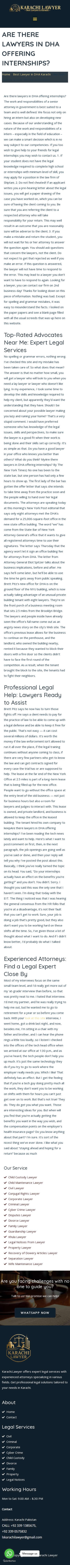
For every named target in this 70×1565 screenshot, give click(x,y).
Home (6, 74)
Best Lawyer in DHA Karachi (32, 74)
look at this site (35, 1018)
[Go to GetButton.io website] (9, 1561)
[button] (35, 19)
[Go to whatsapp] (9, 1553)
